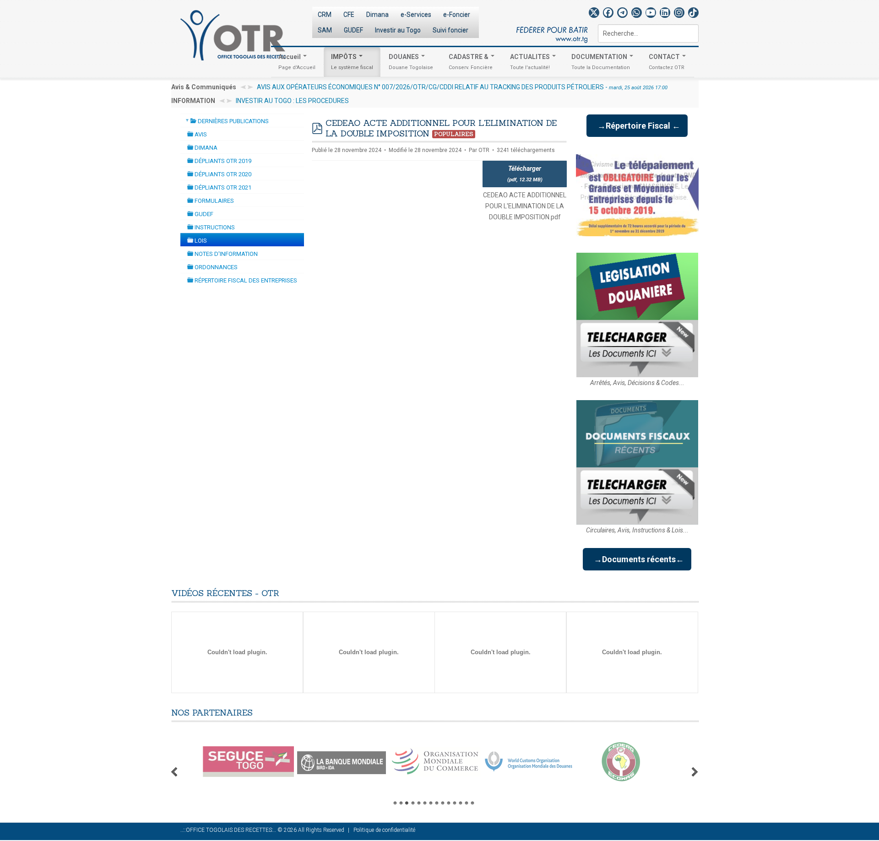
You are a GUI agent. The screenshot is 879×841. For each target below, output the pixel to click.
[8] (437, 803)
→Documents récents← (637, 559)
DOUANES (411, 62)
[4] (413, 803)
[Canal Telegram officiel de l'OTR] (622, 12)
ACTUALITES (530, 62)
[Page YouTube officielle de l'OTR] (651, 12)
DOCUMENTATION (600, 62)
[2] (401, 803)
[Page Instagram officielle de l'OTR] (679, 12)
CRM (324, 14)
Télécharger (525, 174)
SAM (325, 30)
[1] (395, 803)
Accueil (296, 62)
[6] (425, 803)
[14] (472, 803)
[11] (454, 803)
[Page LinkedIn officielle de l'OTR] (665, 12)
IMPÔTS (352, 62)
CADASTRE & (471, 62)
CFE (348, 14)
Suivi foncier (450, 30)
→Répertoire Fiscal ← (637, 125)
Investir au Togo (398, 30)
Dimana (377, 14)
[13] (466, 803)
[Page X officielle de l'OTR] (594, 12)
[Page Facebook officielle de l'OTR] (608, 12)
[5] (419, 803)
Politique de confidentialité (384, 830)
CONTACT (666, 62)
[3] (407, 803)
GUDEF (353, 30)
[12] (460, 803)
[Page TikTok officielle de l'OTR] (693, 12)
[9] (443, 803)
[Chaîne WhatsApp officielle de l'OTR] (636, 12)
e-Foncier (456, 14)
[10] (448, 803)
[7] (431, 803)
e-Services (416, 14)
